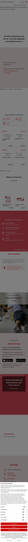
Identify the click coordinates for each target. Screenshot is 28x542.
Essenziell (3, 506)
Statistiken (3, 514)
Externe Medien (4, 517)
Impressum (19, 540)
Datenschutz (9, 540)
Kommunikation (4, 519)
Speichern (14, 527)
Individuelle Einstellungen (14, 530)
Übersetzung (3, 512)
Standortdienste (4, 509)
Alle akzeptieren (14, 524)
